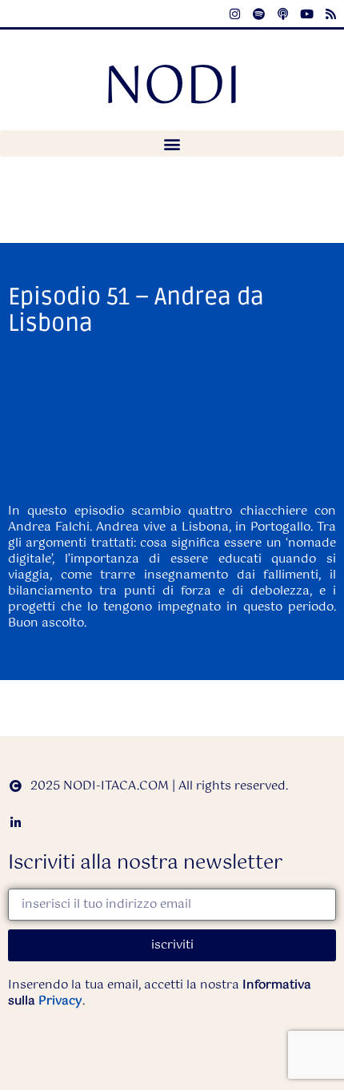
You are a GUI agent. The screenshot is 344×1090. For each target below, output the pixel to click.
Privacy (60, 1001)
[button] (172, 143)
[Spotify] (258, 14)
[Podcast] (282, 14)
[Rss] (330, 14)
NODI (172, 88)
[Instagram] (234, 14)
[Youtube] (306, 14)
